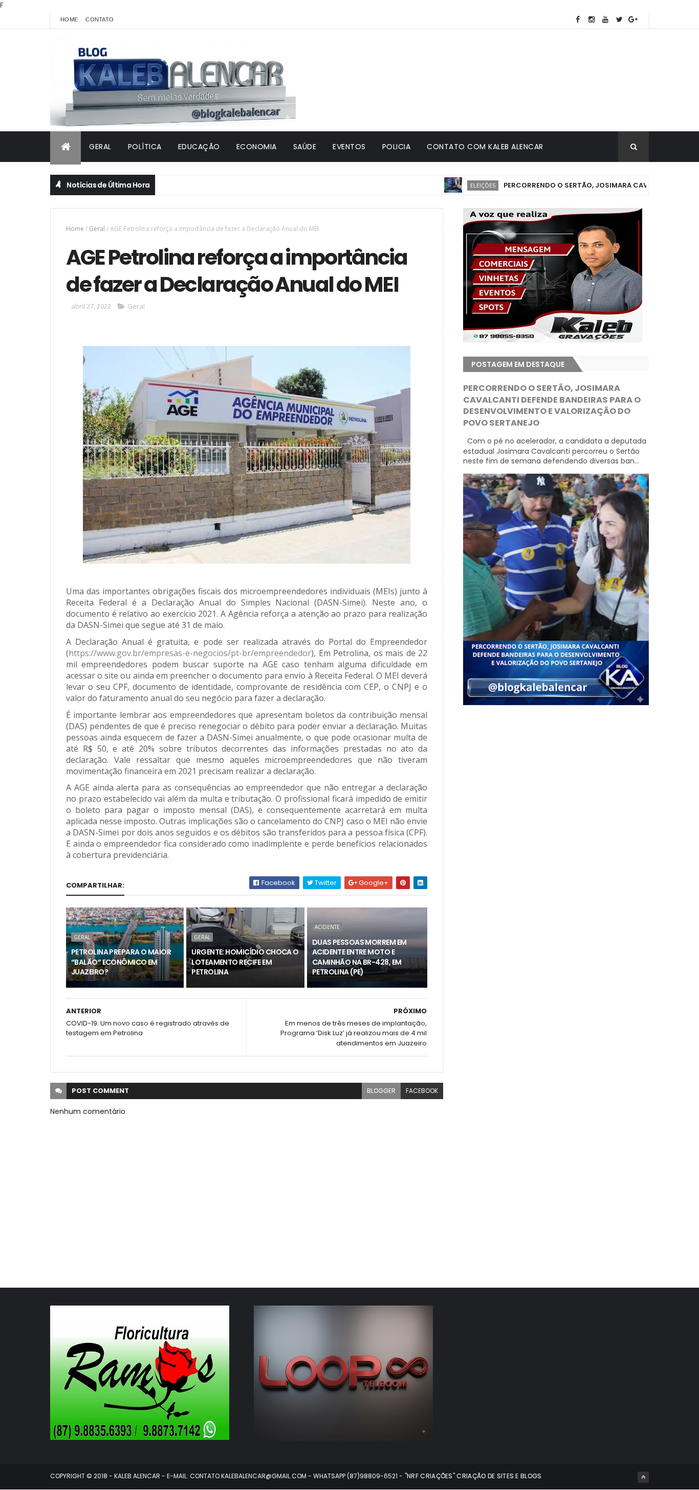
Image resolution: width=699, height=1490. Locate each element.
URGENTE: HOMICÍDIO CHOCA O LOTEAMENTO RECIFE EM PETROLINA (244, 962)
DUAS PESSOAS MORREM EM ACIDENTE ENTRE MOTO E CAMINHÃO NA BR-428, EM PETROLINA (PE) (359, 957)
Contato (99, 19)
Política (145, 147)
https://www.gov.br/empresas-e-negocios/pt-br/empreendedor (190, 653)
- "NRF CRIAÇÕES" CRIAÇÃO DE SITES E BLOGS (470, 1476)
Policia (396, 147)
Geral (100, 147)
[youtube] (605, 20)
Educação (199, 147)
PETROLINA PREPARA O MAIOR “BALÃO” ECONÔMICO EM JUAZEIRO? (121, 962)
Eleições (448, 185)
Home (69, 19)
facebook (422, 1090)
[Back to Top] (643, 1477)
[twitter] (619, 20)
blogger (381, 1090)
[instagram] (591, 20)
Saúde (305, 147)
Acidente (327, 926)
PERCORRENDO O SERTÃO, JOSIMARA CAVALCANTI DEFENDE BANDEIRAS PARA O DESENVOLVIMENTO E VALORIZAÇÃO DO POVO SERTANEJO (552, 405)
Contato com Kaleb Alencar (485, 147)
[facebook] (577, 20)
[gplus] (633, 20)
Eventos (349, 147)
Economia (256, 147)
